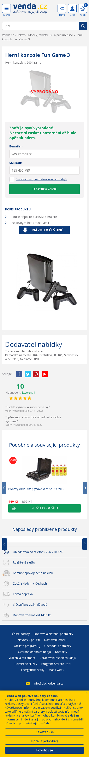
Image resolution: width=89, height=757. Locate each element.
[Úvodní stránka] (30, 10)
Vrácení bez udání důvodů (30, 604)
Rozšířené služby (24, 562)
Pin (36, 374)
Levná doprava (23, 594)
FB (19, 374)
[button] (44, 508)
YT (45, 374)
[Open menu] (6, 8)
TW (28, 374)
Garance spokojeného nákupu (33, 573)
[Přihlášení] (72, 8)
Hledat (83, 26)
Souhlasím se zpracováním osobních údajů (41, 179)
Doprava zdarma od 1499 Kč (32, 615)
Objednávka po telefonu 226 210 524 (38, 552)
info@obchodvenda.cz (48, 683)
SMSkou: (15, 163)
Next (83, 544)
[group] (44, 484)
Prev (7, 544)
